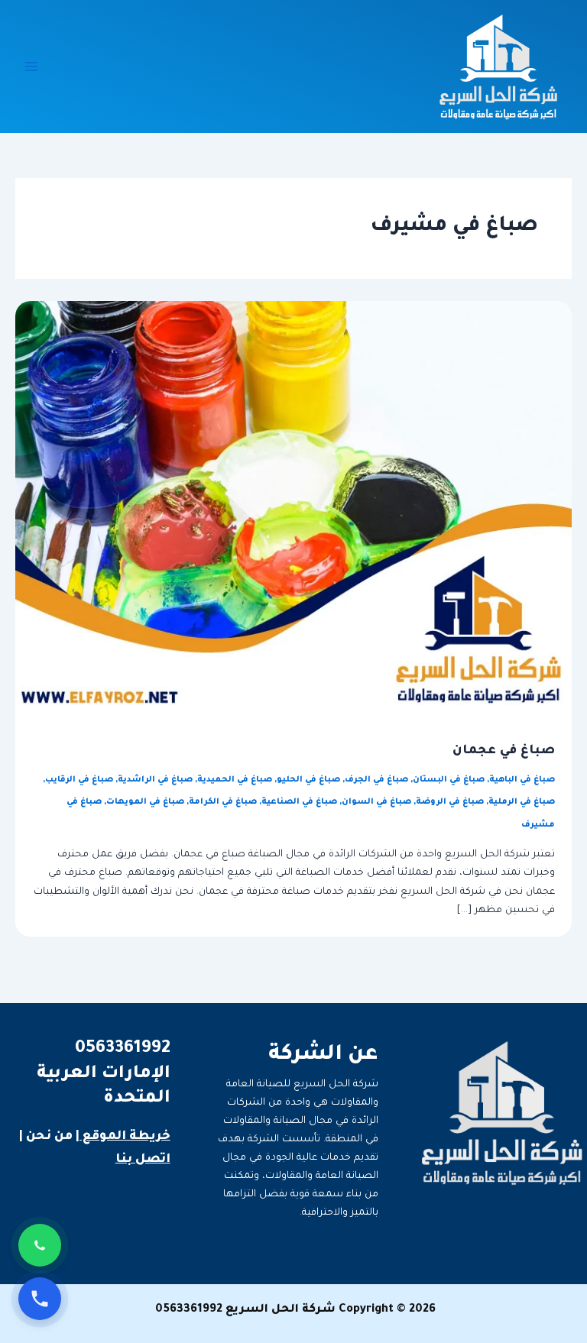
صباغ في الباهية (522, 780)
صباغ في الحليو (308, 780)
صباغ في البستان (449, 780)
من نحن (49, 1137)
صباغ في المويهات (145, 802)
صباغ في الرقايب (79, 780)
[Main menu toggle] (31, 66)
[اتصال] (39, 1298)
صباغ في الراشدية (155, 780)
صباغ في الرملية (521, 802)
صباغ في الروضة (450, 802)
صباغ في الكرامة (223, 802)
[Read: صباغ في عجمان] (293, 506)
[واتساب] (39, 1245)
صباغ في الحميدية (234, 780)
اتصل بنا (142, 1160)
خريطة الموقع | (123, 1137)
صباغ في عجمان (503, 751)
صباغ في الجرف (376, 780)
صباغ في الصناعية (299, 802)
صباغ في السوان (376, 802)
